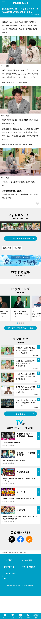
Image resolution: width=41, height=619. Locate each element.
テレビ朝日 (8, 560)
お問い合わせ (9, 567)
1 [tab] (17, 323)
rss (29, 539)
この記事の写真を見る (20, 238)
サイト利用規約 (29, 567)
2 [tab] (19, 323)
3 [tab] (21, 323)
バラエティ (13, 552)
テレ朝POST (20, 3)
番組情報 (17, 248)
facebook (20, 539)
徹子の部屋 (17, 190)
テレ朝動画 (27, 560)
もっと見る (20, 413)
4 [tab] (23, 323)
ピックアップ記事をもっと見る (20, 328)
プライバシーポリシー (11, 576)
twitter (12, 539)
